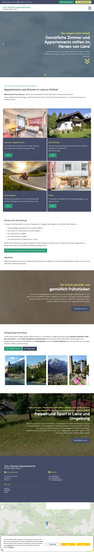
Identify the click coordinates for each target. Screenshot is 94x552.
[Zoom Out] (2, 507)
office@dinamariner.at (10, 2)
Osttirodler (49, 426)
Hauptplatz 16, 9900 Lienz (25, 2)
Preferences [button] (11, 547)
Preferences (52, 544)
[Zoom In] (2, 504)
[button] (83, 2)
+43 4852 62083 (54, 476)
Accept (83, 544)
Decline (68, 544)
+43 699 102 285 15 (55, 478)
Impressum (7, 488)
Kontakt (6, 492)
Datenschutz (7, 490)
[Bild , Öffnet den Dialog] (15, 370)
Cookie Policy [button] (10, 545)
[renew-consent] (2, 550)
